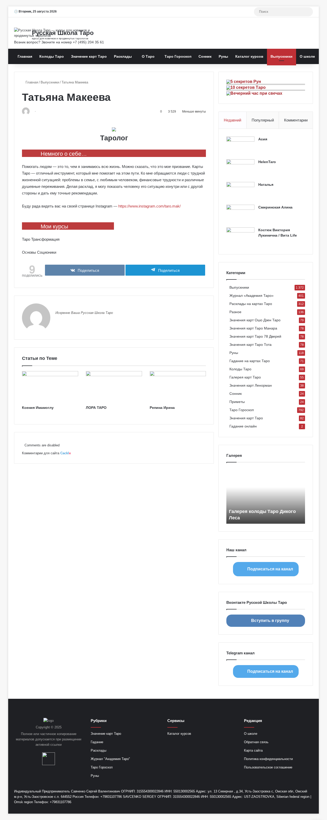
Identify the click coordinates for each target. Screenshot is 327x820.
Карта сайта (253, 750)
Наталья (265, 184)
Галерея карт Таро (245, 377)
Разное (235, 312)
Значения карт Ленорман (250, 385)
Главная (25, 56)
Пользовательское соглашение (268, 767)
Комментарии (296, 120)
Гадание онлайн (243, 426)
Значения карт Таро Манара (253, 328)
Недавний (232, 120)
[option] (265, 496)
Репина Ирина (162, 408)
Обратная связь (256, 742)
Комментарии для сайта (46, 453)
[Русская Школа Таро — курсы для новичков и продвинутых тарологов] (61, 33)
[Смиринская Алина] (240, 214)
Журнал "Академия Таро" (110, 759)
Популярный (263, 120)
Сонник (205, 56)
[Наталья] (240, 191)
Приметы (237, 402)
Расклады (123, 56)
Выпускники (282, 56)
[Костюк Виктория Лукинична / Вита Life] (240, 237)
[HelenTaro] (240, 168)
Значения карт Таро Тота (250, 345)
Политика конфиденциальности (268, 759)
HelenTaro (267, 162)
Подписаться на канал (270, 569)
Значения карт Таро (246, 418)
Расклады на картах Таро (250, 304)
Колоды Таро (51, 56)
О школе (307, 56)
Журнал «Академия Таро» (251, 296)
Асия (262, 139)
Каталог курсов (249, 56)
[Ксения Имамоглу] (50, 387)
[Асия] (240, 146)
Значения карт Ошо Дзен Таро (255, 320)
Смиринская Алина (275, 207)
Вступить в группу (270, 620)
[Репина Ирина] (178, 387)
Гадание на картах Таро (249, 361)
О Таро (148, 56)
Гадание (97, 742)
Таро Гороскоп (178, 56)
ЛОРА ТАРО (96, 408)
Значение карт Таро (89, 56)
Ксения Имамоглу (38, 408)
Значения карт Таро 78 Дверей (255, 336)
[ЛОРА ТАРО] (114, 387)
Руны (223, 56)
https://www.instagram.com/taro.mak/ (149, 206)
